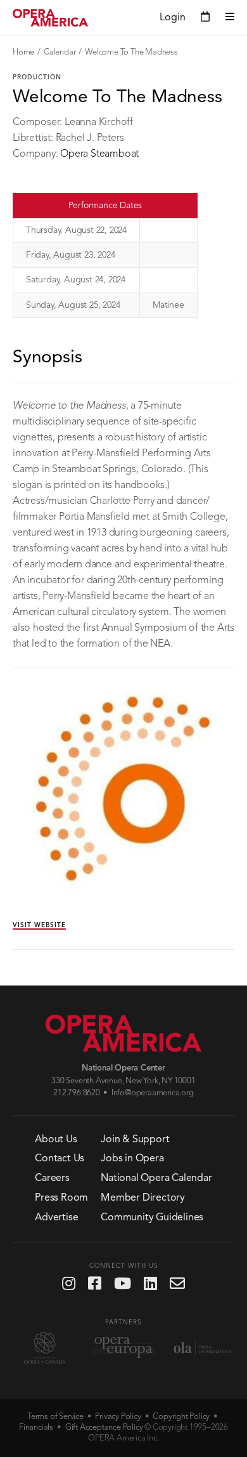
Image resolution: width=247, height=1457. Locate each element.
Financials (36, 1427)
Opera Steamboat (99, 154)
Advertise (56, 1218)
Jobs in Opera (132, 1159)
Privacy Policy (118, 1417)
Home (23, 52)
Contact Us (59, 1159)
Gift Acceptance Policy (104, 1427)
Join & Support (135, 1140)
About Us (56, 1140)
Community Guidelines (152, 1218)
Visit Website (39, 925)
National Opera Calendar (156, 1178)
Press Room (61, 1198)
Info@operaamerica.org (152, 1093)
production (37, 77)
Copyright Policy (181, 1417)
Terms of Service (55, 1417)
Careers (52, 1178)
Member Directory (143, 1198)
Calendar (59, 52)
